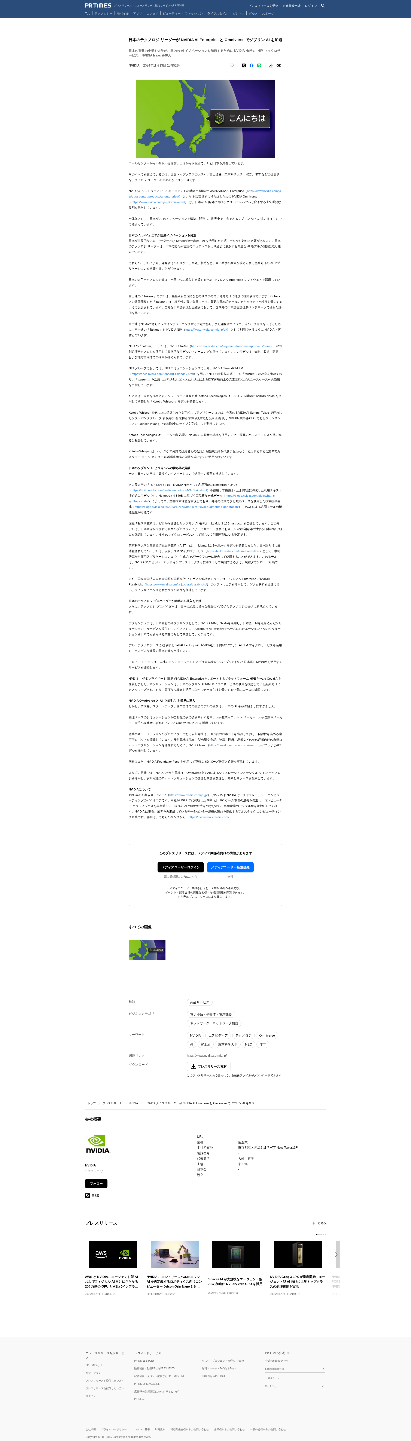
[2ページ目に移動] (319, 1234)
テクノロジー (104, 13)
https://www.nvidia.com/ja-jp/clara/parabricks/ (176, 584)
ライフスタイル (217, 13)
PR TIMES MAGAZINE (147, 1384)
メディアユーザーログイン (180, 867)
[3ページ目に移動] (321, 1234)
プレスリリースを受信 (263, 6)
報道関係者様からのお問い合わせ (189, 1429)
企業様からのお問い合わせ (229, 1429)
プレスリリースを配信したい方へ (105, 1388)
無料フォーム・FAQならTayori (219, 1368)
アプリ (137, 13)
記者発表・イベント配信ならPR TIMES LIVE (159, 1376)
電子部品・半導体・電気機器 (211, 1014)
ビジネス (238, 13)
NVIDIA (195, 1035)
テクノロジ (243, 1035)
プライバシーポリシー (114, 1429)
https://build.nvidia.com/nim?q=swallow (233, 551)
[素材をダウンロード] (271, 65)
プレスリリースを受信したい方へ (105, 1380)
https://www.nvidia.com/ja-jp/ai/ (206, 329)
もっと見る (319, 1223)
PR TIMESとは (94, 1365)
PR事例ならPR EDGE (214, 1376)
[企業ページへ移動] (98, 1145)
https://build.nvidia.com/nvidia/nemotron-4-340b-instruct (169, 490)
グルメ (253, 13)
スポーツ (268, 13)
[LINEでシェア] (259, 65)
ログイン (311, 6)
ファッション (194, 13)
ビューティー (172, 13)
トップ (92, 1103)
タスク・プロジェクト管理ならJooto (223, 1360)
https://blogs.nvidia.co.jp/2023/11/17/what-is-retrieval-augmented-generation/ (187, 506)
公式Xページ (272, 1378)
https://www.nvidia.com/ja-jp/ (188, 795)
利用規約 (160, 1429)
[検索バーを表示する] (323, 6)
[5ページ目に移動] (325, 1234)
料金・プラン (93, 1373)
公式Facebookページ (277, 1360)
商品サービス (199, 1002)
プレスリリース (112, 1103)
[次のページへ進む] (337, 1255)
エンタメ (152, 13)
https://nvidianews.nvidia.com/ (209, 817)
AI (191, 1044)
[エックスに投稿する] (243, 65)
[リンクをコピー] (278, 65)
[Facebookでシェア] (251, 65)
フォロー (96, 1183)
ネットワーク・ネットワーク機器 (214, 1023)
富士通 (205, 1044)
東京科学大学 (227, 1044)
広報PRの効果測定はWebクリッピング (156, 1391)
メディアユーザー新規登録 (230, 867)
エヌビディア (218, 1035)
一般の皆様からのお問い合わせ (268, 1429)
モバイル (123, 13)
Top (87, 13)
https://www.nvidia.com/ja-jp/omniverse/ (158, 202)
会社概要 (91, 1429)
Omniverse (267, 1035)
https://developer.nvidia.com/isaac (232, 745)
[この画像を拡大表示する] (147, 950)
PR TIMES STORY (144, 1360)
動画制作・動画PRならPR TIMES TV (154, 1368)
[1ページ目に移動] (316, 1234)
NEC (248, 1044)
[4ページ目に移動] (323, 1234)
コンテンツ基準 (141, 1429)
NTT (263, 1044)
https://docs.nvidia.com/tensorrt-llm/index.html (163, 374)
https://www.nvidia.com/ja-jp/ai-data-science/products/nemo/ (231, 346)
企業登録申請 (292, 6)
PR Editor (139, 1399)
